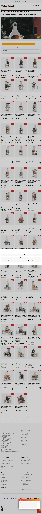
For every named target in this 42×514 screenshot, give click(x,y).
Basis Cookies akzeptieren (21, 254)
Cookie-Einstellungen (21, 257)
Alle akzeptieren (31, 260)
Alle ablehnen (11, 260)
